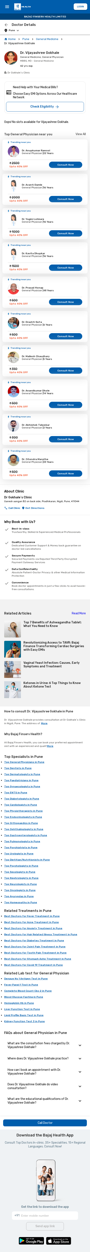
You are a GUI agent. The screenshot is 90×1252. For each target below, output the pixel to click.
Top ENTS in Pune (15, 792)
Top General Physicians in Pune (24, 762)
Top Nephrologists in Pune (21, 878)
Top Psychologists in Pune (21, 865)
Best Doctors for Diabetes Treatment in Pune (34, 940)
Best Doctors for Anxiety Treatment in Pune (33, 928)
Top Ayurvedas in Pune (19, 896)
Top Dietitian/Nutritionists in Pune (27, 859)
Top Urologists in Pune (18, 853)
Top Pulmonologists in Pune (22, 841)
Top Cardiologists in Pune (20, 804)
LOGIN (80, 6)
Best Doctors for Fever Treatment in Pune (32, 916)
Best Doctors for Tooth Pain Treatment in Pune (35, 952)
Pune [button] (12, 30)
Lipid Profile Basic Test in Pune (24, 1015)
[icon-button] (6, 25)
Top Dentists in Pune (18, 768)
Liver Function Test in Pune (22, 1009)
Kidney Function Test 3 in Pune (24, 1021)
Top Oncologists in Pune (20, 890)
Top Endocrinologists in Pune (23, 817)
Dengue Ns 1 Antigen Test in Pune (26, 978)
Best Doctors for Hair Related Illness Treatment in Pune (40, 934)
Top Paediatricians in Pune (21, 780)
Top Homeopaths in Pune (20, 902)
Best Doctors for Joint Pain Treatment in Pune (35, 946)
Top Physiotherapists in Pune (23, 810)
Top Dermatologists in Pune (22, 774)
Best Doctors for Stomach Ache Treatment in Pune (37, 958)
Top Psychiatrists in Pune (20, 847)
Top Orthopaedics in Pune (21, 823)
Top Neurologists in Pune (20, 884)
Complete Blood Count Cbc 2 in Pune (28, 990)
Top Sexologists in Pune (19, 871)
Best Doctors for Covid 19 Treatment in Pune (33, 964)
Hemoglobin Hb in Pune (19, 1003)
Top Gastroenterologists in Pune (25, 835)
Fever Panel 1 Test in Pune (21, 984)
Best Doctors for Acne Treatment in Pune (31, 922)
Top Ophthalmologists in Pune (23, 829)
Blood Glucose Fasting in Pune (23, 996)
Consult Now (65, 164)
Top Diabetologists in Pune (21, 798)
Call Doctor (45, 1123)
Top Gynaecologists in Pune (22, 786)
